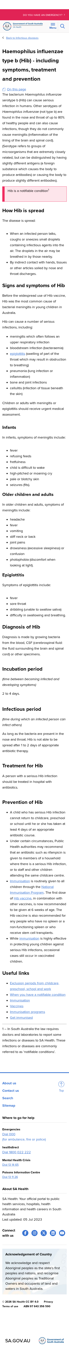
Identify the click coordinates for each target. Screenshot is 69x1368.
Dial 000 (8, 1134)
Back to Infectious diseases (22, 38)
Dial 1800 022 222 (16, 1152)
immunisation (29, 938)
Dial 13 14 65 (10, 1165)
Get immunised (21, 1017)
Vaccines (16, 1006)
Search (7, 1098)
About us (9, 1083)
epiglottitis (17, 354)
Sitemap (8, 1105)
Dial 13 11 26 (10, 1177)
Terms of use (10, 1306)
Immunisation (20, 881)
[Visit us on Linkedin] (53, 1233)
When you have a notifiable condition (38, 995)
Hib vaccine (22, 898)
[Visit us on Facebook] (25, 1233)
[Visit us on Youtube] (62, 1233)
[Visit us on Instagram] (34, 1233)
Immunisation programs (27, 1012)
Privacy (48, 1301)
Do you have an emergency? (43, 15)
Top (61, 1091)
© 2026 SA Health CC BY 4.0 (20, 1301)
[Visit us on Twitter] (44, 1233)
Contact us (10, 1091)
